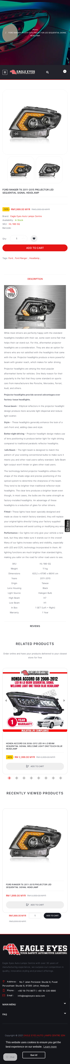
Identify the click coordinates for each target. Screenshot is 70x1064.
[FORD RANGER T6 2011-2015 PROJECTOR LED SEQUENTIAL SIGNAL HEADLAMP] (20, 169)
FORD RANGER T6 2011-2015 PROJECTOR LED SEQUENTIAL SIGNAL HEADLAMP (29, 885)
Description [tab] (35, 278)
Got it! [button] (33, 1055)
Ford (10, 258)
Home (35, 29)
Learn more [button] (50, 1046)
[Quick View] (6, 684)
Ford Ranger (21, 258)
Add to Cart (35, 248)
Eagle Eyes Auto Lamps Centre (26, 216)
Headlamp (34, 258)
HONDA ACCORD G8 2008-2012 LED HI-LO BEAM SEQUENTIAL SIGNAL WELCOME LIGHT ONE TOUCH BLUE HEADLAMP (34, 746)
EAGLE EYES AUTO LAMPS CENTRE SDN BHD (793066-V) (40, 1036)
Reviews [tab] (35, 626)
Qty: (4, 238)
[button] (6, 700)
